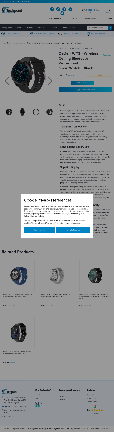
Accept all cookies (73, 230)
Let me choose (39, 230)
